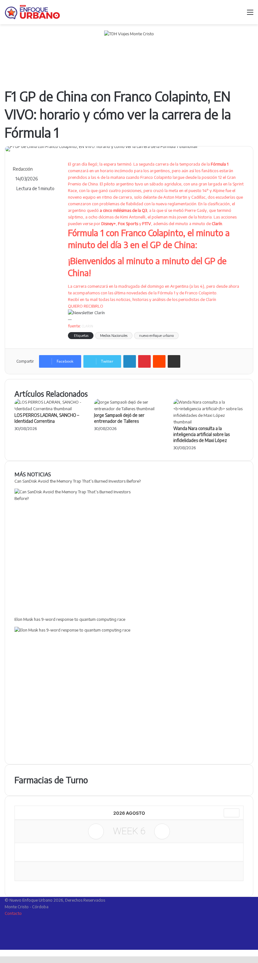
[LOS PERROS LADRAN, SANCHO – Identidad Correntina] (49, 408)
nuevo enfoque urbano (156, 335)
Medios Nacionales (113, 335)
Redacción (23, 169)
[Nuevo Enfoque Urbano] (32, 12)
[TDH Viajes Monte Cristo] (129, 55)
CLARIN (87, 326)
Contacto (13, 913)
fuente (74, 325)
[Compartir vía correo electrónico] (174, 361)
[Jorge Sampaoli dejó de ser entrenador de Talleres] (129, 408)
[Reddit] (159, 361)
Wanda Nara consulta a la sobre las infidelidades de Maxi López (201, 434)
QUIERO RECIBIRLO (85, 306)
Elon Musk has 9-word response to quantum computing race (69, 619)
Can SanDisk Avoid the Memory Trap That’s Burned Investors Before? (77, 481)
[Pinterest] (144, 361)
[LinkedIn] (129, 361)
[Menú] (250, 14)
